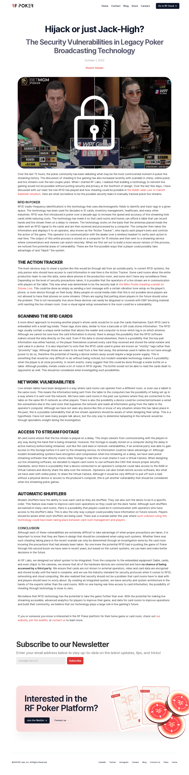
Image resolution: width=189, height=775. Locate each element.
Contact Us (155, 762)
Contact (115, 5)
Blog (126, 5)
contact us (58, 620)
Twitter (112, 762)
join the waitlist (38, 620)
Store (135, 5)
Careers (145, 5)
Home (105, 5)
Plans (166, 762)
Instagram (123, 762)
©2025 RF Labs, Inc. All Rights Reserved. (30, 762)
